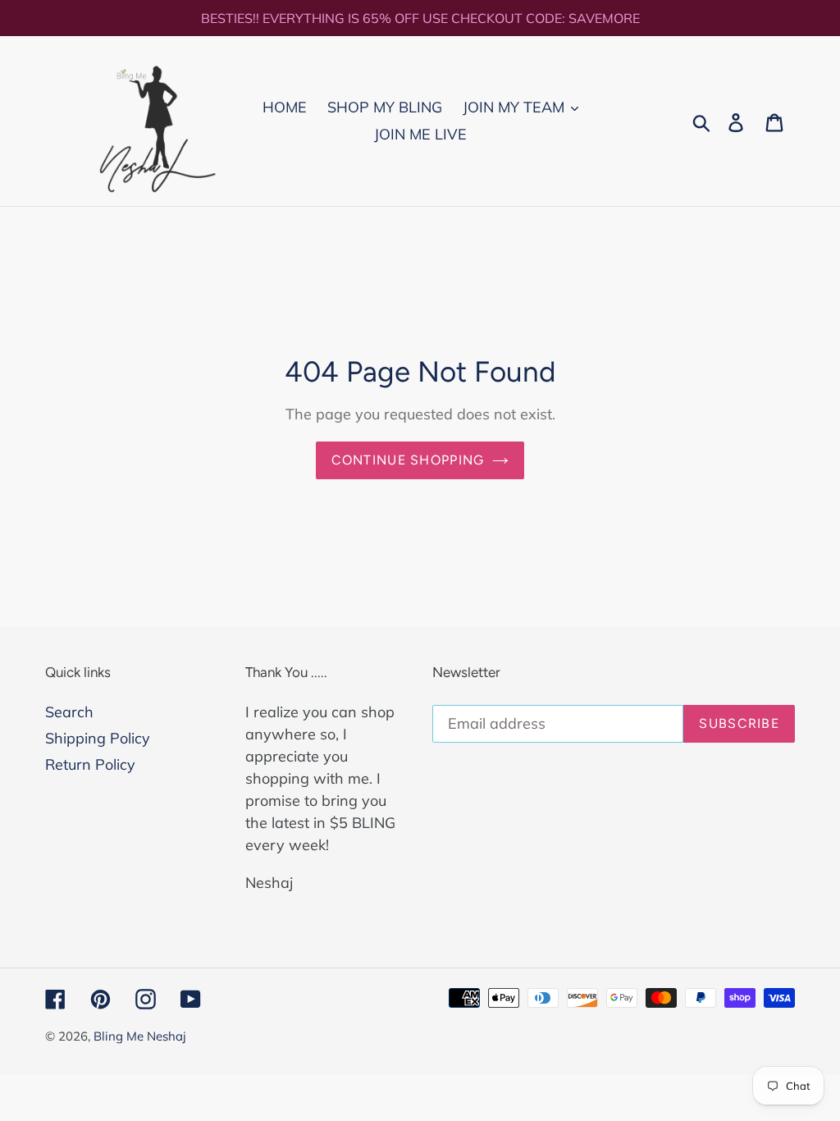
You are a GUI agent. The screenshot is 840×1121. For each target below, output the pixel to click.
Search (69, 711)
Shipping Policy (97, 738)
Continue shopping (408, 460)
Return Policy (90, 764)
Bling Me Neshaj (140, 1036)
